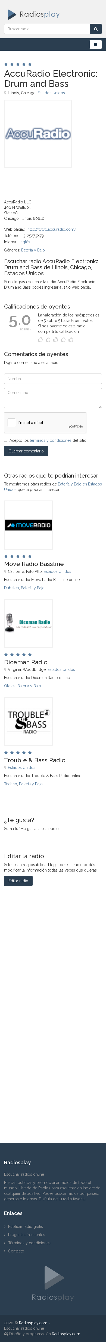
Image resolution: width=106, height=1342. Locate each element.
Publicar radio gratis (25, 1226)
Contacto (16, 1251)
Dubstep (11, 588)
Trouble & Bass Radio (35, 760)
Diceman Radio (26, 662)
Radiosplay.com (33, 1323)
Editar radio (18, 881)
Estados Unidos (51, 93)
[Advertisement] (31, 180)
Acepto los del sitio (48, 440)
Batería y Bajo (33, 250)
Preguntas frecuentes (26, 1235)
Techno (10, 784)
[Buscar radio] (96, 29)
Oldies (9, 686)
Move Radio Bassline (34, 564)
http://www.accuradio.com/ (51, 229)
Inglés (25, 242)
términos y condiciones (50, 440)
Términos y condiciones (29, 1243)
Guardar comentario (26, 451)
